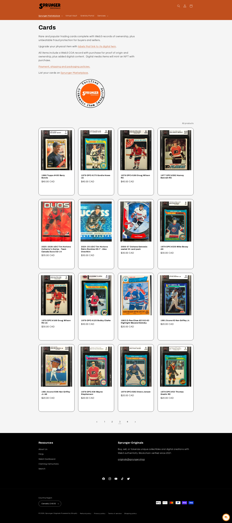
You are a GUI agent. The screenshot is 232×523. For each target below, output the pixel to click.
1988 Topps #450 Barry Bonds (53, 176)
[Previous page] (97, 422)
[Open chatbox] (226, 517)
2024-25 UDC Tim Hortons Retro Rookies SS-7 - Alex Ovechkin (94, 249)
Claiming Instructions (49, 464)
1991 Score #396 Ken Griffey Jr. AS (55, 393)
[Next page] (135, 422)
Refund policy (85, 513)
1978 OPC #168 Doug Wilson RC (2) (56, 321)
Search (42, 469)
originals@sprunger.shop (131, 459)
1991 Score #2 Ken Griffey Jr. (175, 320)
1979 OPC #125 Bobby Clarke (96, 320)
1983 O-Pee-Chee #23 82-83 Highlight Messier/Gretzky (135, 321)
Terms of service (115, 513)
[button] (50, 16)
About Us (43, 449)
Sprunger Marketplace (74, 73)
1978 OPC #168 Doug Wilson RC (135, 176)
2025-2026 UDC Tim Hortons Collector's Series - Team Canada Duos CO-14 (56, 249)
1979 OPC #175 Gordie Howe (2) (95, 176)
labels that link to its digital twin (97, 46)
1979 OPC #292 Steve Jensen (136, 392)
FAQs (41, 454)
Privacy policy (99, 513)
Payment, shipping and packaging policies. (64, 66)
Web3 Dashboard (47, 459)
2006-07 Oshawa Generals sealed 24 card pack (134, 248)
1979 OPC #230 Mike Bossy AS (174, 248)
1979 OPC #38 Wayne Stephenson (92, 393)
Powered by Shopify (69, 513)
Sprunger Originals (52, 513)
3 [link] (120, 422)
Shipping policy (130, 513)
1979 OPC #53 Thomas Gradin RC (172, 393)
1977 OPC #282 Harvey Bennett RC (172, 176)
